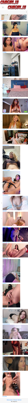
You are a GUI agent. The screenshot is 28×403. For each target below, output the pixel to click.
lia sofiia (5, 396)
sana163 (5, 211)
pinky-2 (4, 77)
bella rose (5, 129)
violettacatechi (6, 324)
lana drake (5, 371)
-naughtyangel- (6, 170)
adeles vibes (6, 113)
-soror (4, 308)
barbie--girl (5, 258)
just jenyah (5, 355)
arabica (4, 283)
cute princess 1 (6, 97)
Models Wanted (17, 400)
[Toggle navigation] (3, 7)
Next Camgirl (3, 20)
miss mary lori (6, 242)
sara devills (5, 36)
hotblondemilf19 (7, 340)
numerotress (6, 145)
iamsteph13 (5, 195)
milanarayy (5, 226)
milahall (4, 52)
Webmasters (10, 400)
